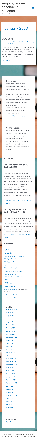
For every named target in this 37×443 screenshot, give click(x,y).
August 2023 (10, 322)
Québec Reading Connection (13, 271)
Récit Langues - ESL (10, 274)
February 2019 (10, 404)
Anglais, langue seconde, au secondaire (13, 7)
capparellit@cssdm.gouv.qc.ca (16, 116)
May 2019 (9, 401)
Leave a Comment (8, 42)
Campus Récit (8, 253)
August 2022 (10, 340)
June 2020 (9, 386)
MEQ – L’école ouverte (11, 268)
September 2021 (11, 364)
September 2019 (11, 395)
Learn (5, 265)
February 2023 (11, 328)
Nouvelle (18, 42)
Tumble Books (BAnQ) (10, 295)
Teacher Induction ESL (11, 289)
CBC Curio (8, 38)
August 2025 (10, 312)
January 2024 (10, 319)
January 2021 (10, 377)
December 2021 (11, 358)
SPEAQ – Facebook (10, 283)
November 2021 (11, 361)
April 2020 (9, 392)
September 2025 (11, 309)
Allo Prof (6, 250)
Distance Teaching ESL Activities (14, 256)
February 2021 (10, 374)
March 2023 (10, 325)
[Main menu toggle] (33, 8)
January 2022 (10, 355)
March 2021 (10, 371)
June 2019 (9, 398)
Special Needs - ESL (10, 286)
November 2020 (11, 380)
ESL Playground (9, 262)
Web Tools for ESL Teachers (12, 298)
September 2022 (11, 337)
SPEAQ (6, 280)
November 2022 (11, 334)
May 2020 (9, 389)
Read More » (6, 61)
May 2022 (9, 346)
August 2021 (10, 367)
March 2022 (10, 349)
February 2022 (10, 352)
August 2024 (10, 316)
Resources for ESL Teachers (13, 277)
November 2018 (11, 407)
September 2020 (11, 383)
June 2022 (9, 343)
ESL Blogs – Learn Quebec (12, 259)
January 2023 (10, 331)
